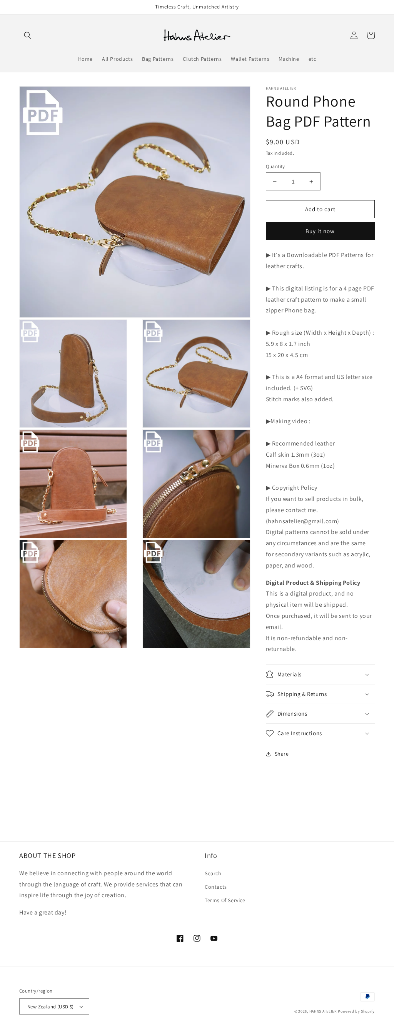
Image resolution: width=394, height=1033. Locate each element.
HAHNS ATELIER (323, 1011)
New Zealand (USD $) (50, 1006)
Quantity (275, 166)
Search (213, 873)
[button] (27, 35)
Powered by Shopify (356, 1011)
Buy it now (320, 231)
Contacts (216, 886)
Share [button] (282, 753)
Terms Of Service (225, 900)
